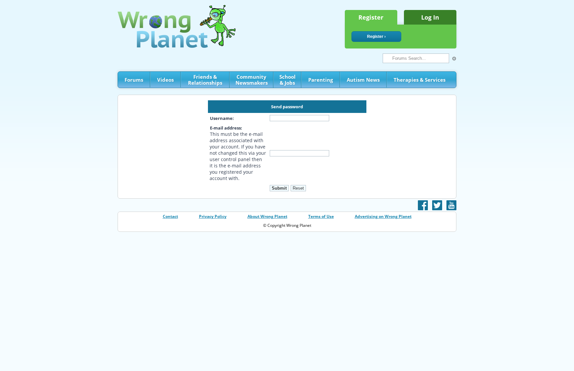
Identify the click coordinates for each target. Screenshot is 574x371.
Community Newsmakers (252, 79)
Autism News (363, 79)
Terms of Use (321, 216)
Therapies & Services (419, 79)
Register (370, 17)
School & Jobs (287, 79)
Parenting (320, 79)
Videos (165, 79)
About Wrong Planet (267, 216)
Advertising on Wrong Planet (383, 216)
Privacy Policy (213, 216)
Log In (430, 17)
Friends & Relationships (205, 79)
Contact (170, 216)
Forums (134, 79)
